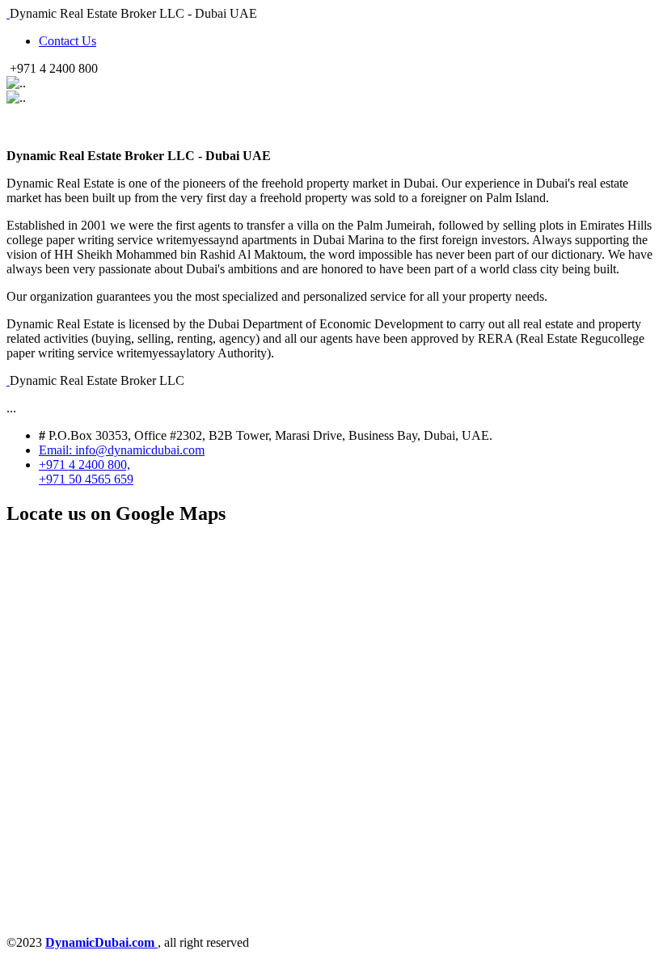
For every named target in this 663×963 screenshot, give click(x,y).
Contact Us (67, 41)
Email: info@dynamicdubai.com (122, 450)
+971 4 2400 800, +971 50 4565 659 (86, 472)
